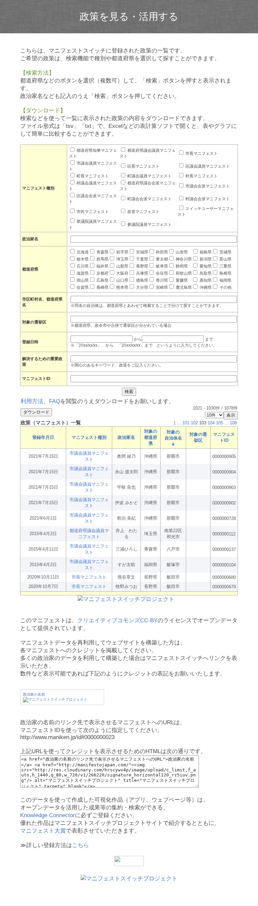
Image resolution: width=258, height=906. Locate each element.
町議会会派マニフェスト (149, 199)
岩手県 (121, 252)
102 (194, 422)
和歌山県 (183, 273)
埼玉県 (121, 259)
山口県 (121, 280)
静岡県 (181, 266)
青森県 (102, 252)
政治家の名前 (34, 694)
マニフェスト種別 (89, 437)
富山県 (224, 259)
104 (211, 422)
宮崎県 (161, 287)
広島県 (102, 280)
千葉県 (141, 259)
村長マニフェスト (201, 176)
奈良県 (161, 273)
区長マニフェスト (143, 166)
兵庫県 (141, 273)
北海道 (82, 252)
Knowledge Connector (47, 815)
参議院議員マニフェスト (149, 224)
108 (233, 422)
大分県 (141, 287)
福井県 (102, 266)
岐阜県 (161, 266)
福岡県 (224, 280)
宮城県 (141, 252)
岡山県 (82, 280)
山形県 (181, 252)
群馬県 (102, 259)
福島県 (205, 252)
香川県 (161, 280)
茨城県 (224, 252)
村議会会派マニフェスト (207, 199)
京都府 (102, 273)
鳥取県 (205, 273)
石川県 (82, 266)
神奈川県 (183, 259)
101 (185, 422)
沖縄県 (205, 287)
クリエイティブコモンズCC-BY (117, 620)
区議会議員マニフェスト (207, 166)
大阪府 (121, 273)
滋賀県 (82, 273)
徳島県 (141, 280)
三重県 (224, 266)
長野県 (141, 266)
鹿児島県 (183, 287)
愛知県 (205, 266)
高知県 (205, 280)
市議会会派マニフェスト (207, 186)
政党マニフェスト (143, 211)
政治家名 (126, 437)
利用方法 (31, 401)
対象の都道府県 (150, 437)
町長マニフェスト (92, 176)
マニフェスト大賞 (43, 831)
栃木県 (82, 259)
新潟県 (205, 259)
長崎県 (102, 287)
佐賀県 (82, 287)
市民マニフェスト (92, 211)
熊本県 (121, 287)
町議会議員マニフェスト (149, 176)
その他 (224, 287)
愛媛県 (181, 280)
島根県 (224, 273)
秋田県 (161, 252)
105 (219, 422)
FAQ (54, 401)
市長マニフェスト (201, 153)
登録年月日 (43, 437)
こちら (80, 845)
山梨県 (121, 266)
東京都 (161, 259)
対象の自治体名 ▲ (173, 437)
